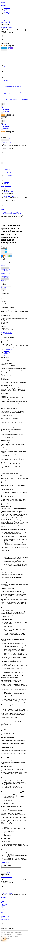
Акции (2, 909)
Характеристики (8, 349)
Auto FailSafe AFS (4, 263)
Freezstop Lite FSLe (4, 274)
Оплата (6, 353)
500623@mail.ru (5, 20)
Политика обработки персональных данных (11, 932)
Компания (3, 897)
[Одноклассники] (4, 256)
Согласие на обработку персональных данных (11, 934)
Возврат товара (5, 919)
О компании (7, 8)
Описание (6, 351)
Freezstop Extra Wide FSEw (6, 273)
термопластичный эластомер (6, 286)
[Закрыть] (2, 163)
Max (11, 48)
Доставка (6, 355)
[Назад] (5, 189)
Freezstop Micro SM (4, 277)
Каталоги (6, 13)
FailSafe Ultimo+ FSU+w (5, 269)
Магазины (6, 10)
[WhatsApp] (9, 256)
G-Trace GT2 (3, 280)
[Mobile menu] (2, 129)
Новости (6, 9)
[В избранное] (4, 249)
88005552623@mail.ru (6, 27)
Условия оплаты (5, 916)
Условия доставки (5, 918)
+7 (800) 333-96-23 (5, 21)
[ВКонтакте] (2, 256)
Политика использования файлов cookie (10, 936)
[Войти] (1, 158)
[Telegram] (11, 256)
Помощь (3, 913)
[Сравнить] (4, 252)
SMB (1, 281)
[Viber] (6, 256)
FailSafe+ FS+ (3, 265)
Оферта (2, 940)
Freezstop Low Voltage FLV (6, 276)
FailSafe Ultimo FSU (4, 270)
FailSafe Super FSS (4, 266)
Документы (7, 12)
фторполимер (3, 287)
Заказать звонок (5, 24)
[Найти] (4, 104)
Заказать (3, 289)
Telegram (4, 48)
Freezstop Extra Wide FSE (5, 272)
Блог (2, 912)
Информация (4, 907)
